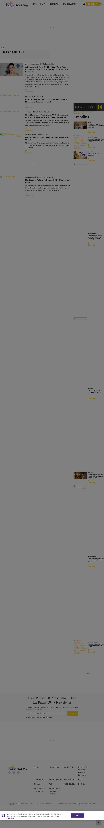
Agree (77, 815)
